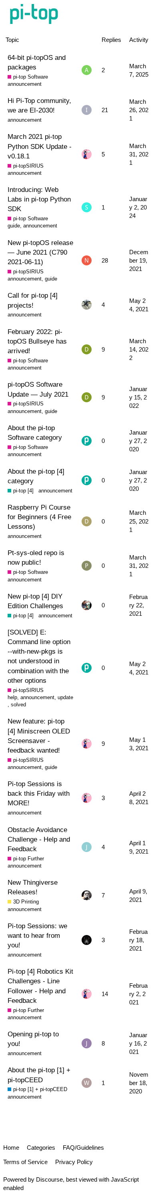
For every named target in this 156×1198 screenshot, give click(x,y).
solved (18, 705)
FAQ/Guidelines (83, 1147)
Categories (41, 1147)
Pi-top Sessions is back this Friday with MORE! (39, 793)
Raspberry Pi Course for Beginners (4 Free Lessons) (39, 516)
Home (11, 1147)
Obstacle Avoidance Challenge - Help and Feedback (39, 839)
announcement (25, 84)
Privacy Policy (74, 1161)
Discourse (49, 1179)
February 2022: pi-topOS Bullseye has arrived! (37, 341)
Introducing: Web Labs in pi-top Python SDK (39, 199)
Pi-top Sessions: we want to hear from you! (37, 935)
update (65, 697)
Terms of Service (25, 1161)
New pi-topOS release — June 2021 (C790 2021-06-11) (40, 252)
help (12, 697)
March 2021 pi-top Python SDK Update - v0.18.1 (40, 146)
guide (14, 226)
